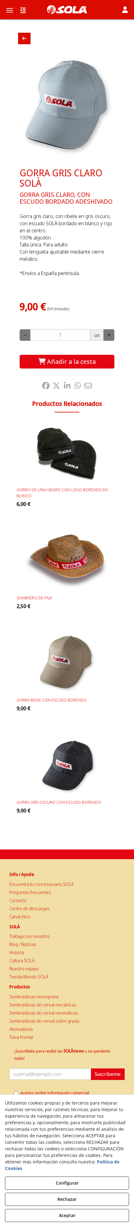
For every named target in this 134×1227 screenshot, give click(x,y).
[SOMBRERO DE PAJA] (67, 561)
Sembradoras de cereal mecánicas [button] (42, 1005)
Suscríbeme (108, 1074)
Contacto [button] (17, 900)
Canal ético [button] (20, 917)
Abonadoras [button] (21, 1029)
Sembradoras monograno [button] (34, 997)
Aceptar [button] (67, 1215)
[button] (67, 9)
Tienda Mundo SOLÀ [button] (28, 977)
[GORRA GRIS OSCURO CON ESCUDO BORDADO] (67, 765)
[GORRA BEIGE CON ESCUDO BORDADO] (67, 663)
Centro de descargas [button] (29, 908)
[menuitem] (67, 884)
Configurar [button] (67, 1183)
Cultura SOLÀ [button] (22, 960)
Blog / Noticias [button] (22, 944)
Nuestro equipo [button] (24, 969)
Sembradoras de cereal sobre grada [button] (44, 1021)
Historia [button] (16, 952)
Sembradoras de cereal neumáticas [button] (43, 1013)
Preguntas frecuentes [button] (30, 892)
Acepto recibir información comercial (54, 1093)
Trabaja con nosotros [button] (29, 936)
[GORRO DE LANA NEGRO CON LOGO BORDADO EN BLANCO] (67, 453)
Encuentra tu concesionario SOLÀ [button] (41, 884)
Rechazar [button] (67, 1199)
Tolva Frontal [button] (21, 1037)
